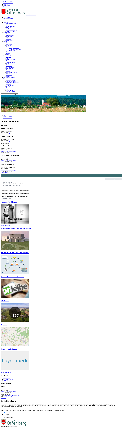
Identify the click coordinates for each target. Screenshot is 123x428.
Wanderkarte (9, 75)
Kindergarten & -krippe (11, 46)
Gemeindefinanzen (10, 90)
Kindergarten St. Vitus (14, 48)
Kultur (4, 78)
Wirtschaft (5, 89)
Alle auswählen (14, 426)
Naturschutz (9, 66)
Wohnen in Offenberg (11, 62)
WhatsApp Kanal (10, 40)
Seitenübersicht (6, 17)
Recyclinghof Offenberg (11, 72)
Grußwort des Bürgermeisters (13, 42)
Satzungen (8, 37)
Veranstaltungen (9, 69)
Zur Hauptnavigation (8, 1)
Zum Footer (6, 6)
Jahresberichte (9, 25)
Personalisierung (9, 417)
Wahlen (8, 28)
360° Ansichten (9, 58)
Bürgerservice (6, 32)
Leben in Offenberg (7, 55)
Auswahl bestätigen (5, 426)
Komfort (7, 415)
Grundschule (9, 51)
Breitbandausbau (10, 27)
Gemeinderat (9, 44)
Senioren (8, 71)
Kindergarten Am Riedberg (15, 49)
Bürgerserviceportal (10, 34)
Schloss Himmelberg (11, 81)
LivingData (6, 396)
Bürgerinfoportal (10, 35)
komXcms (11, 396)
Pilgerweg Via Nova (10, 67)
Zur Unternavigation (8, 3)
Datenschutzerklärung (8, 18)
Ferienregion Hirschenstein (9, 77)
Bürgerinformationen (11, 23)
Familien (8, 73)
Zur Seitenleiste (6, 5)
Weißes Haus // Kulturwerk (12, 82)
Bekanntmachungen (10, 26)
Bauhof (8, 53)
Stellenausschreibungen (11, 30)
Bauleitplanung (9, 36)
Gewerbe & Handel (10, 91)
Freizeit (8, 86)
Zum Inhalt (5, 4)
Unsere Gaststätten (10, 59)
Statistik (7, 414)
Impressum (5, 20)
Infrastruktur (9, 63)
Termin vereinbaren (10, 31)
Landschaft (8, 84)
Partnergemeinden (10, 60)
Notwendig (7, 413)
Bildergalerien (9, 68)
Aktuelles (5, 22)
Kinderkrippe (12, 50)
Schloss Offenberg (10, 80)
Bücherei (8, 54)
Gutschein (8, 76)
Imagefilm (8, 57)
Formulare (8, 39)
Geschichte (8, 87)
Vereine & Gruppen (10, 85)
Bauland (8, 64)
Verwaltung (8, 45)
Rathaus (5, 41)
